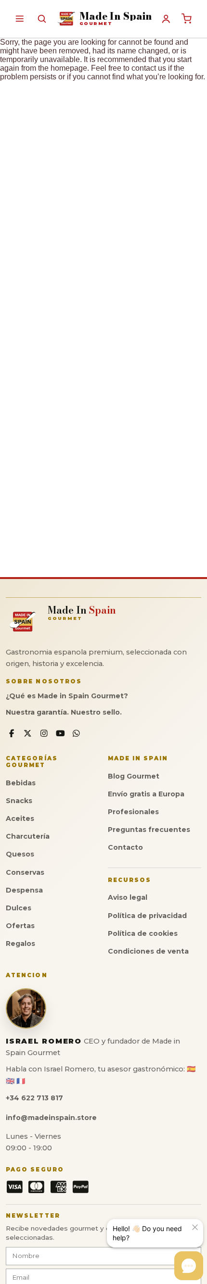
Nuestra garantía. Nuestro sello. (64, 712)
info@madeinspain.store (51, 1117)
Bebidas (21, 783)
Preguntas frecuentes (149, 829)
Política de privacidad (147, 915)
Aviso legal (127, 897)
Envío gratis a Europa (146, 794)
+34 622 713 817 (34, 1098)
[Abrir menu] (19, 18)
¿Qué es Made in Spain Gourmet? (67, 696)
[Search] (42, 18)
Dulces (18, 908)
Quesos (20, 854)
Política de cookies (143, 933)
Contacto (125, 847)
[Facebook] (12, 734)
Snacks (19, 800)
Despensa (24, 890)
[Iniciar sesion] (166, 18)
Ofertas (20, 925)
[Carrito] (186, 18)
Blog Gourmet (133, 776)
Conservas (25, 872)
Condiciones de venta (148, 951)
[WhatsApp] (76, 734)
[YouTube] (60, 734)
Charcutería (28, 836)
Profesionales (133, 811)
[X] (28, 734)
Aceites (20, 818)
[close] (195, 1227)
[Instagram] (44, 734)
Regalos (20, 943)
